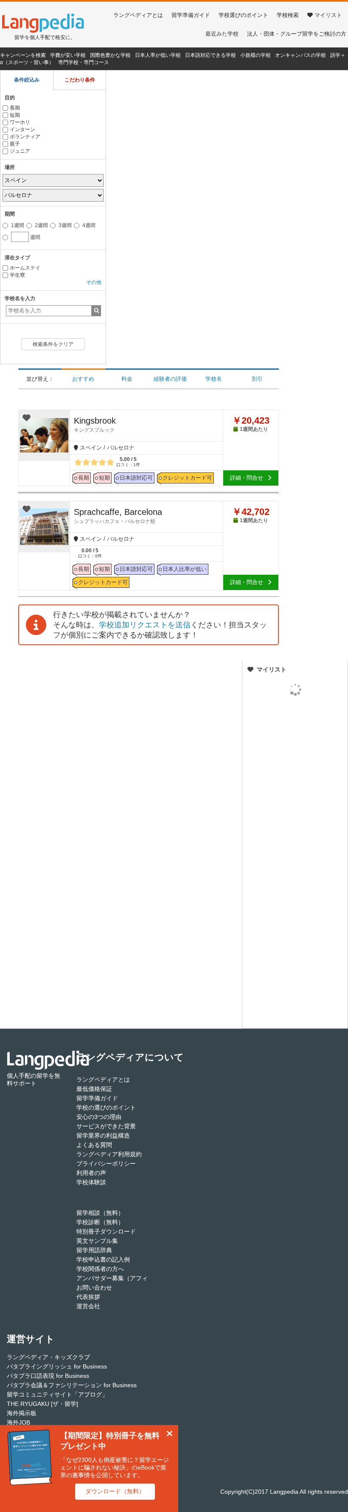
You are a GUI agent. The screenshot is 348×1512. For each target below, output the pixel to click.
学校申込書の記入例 (103, 1259)
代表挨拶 (88, 1296)
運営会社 (88, 1306)
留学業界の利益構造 (103, 1135)
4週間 (88, 225)
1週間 (17, 225)
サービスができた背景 (106, 1126)
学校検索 (288, 15)
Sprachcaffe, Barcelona (118, 515)
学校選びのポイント (243, 15)
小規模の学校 (255, 55)
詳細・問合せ (246, 478)
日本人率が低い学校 (158, 55)
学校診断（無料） (100, 1222)
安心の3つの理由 (98, 1116)
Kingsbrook (95, 424)
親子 (15, 144)
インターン (22, 129)
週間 (27, 235)
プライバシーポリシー (106, 1163)
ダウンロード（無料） (115, 1491)
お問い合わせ (94, 1287)
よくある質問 (94, 1144)
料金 (126, 379)
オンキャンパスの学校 (300, 55)
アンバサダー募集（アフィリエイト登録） (132, 1278)
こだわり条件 (80, 80)
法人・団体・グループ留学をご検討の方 (296, 34)
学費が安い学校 (68, 55)
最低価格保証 (94, 1088)
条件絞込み (26, 80)
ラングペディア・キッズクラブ (48, 1357)
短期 (15, 115)
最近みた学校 (222, 34)
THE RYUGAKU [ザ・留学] (42, 1403)
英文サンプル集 (97, 1240)
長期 (15, 108)
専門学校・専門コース (83, 62)
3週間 (64, 225)
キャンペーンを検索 (23, 55)
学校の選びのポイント (106, 1107)
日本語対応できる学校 (210, 55)
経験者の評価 (170, 379)
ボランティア (25, 137)
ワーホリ (20, 122)
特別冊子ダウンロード (106, 1231)
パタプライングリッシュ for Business (57, 1366)
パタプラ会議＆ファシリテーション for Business (72, 1385)
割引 (257, 379)
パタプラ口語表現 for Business (48, 1375)
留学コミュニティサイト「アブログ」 (57, 1394)
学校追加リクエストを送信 (145, 625)
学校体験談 (91, 1182)
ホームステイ (25, 268)
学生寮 (17, 275)
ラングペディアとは (138, 15)
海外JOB (18, 1422)
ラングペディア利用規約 (109, 1154)
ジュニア (20, 151)
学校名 (213, 379)
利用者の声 (91, 1172)
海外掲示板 (21, 1413)
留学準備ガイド (190, 15)
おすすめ (83, 379)
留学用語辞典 (94, 1250)
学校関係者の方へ (100, 1268)
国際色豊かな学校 (110, 55)
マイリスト (328, 15)
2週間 (41, 225)
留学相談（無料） (100, 1212)
